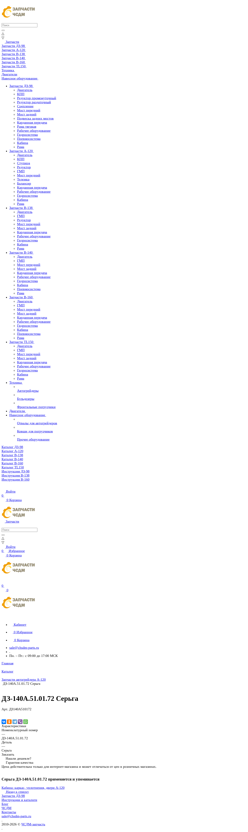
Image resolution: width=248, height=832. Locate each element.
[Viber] (20, 721)
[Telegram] (14, 721)
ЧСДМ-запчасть (33, 824)
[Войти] (3, 582)
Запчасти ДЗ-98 (13, 796)
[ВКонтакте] (4, 721)
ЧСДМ (6, 808)
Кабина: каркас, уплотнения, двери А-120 (33, 788)
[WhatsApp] (25, 721)
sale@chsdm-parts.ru (24, 648)
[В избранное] (3, 713)
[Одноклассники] (9, 721)
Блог (5, 804)
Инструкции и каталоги (19, 800)
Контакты (9, 812)
